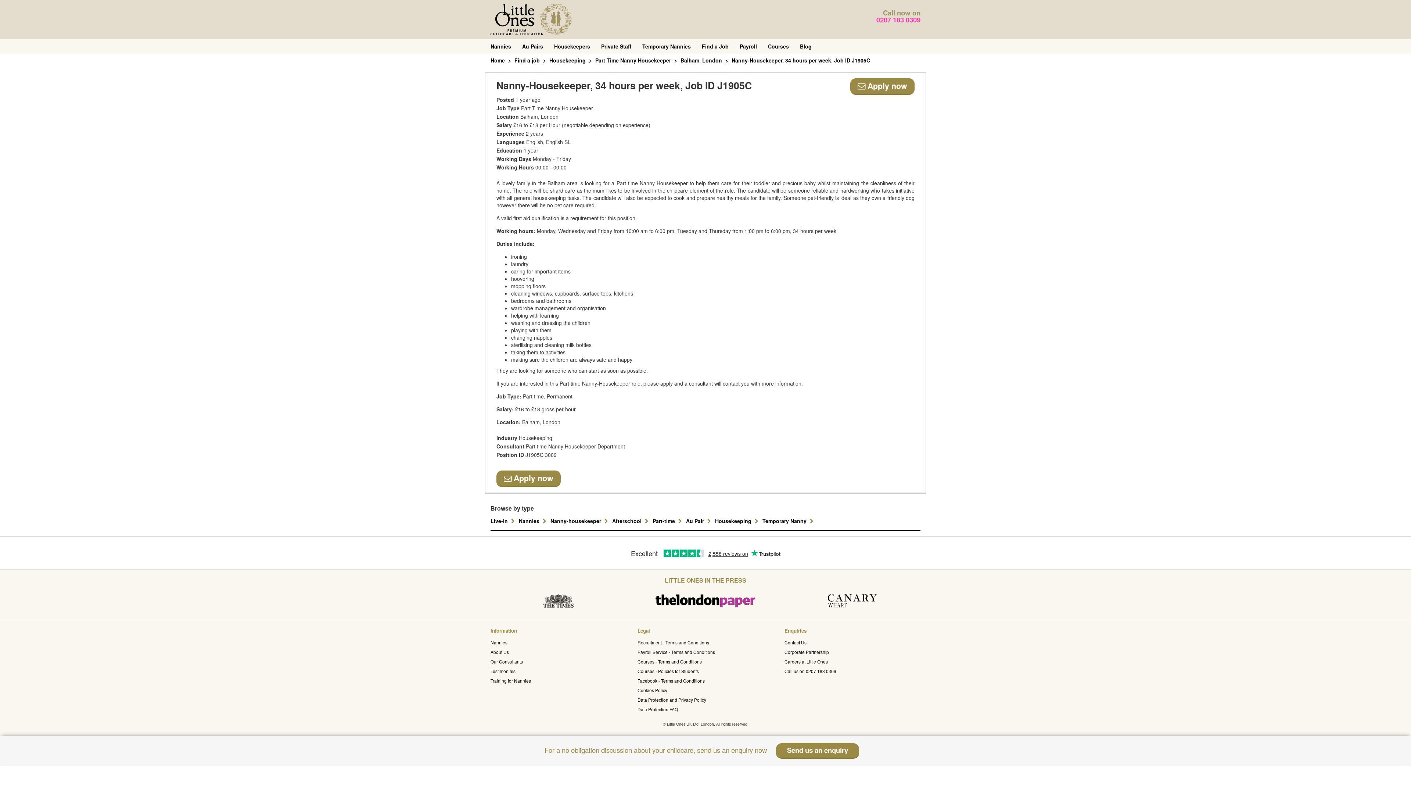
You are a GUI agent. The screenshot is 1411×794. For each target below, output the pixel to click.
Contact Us (796, 642)
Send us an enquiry (817, 750)
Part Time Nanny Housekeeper (633, 60)
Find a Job (715, 46)
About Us (500, 652)
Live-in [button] (500, 521)
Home (498, 60)
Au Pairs (532, 46)
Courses (778, 46)
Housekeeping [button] (734, 521)
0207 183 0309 (898, 20)
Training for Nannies (511, 680)
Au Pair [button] (696, 521)
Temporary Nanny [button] (785, 521)
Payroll (748, 46)
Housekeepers (572, 46)
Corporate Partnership (807, 652)
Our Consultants (507, 661)
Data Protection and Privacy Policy (672, 700)
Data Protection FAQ (658, 709)
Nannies (501, 46)
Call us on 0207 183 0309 (810, 671)
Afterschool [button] (627, 521)
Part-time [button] (664, 521)
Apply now (886, 86)
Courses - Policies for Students (668, 671)
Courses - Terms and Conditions (670, 661)
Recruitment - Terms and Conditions (673, 642)
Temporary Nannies (666, 46)
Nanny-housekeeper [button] (576, 521)
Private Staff (616, 46)
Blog (806, 46)
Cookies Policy (652, 690)
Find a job (527, 60)
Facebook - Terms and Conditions (671, 680)
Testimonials (503, 671)
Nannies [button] (530, 521)
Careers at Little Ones (806, 661)
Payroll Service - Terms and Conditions (676, 652)
